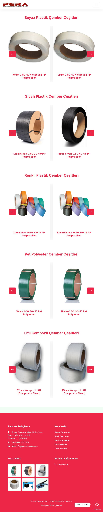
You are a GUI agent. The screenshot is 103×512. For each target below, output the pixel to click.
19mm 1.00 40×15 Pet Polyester (29, 313)
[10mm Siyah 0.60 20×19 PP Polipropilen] (29, 126)
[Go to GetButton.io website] (97, 509)
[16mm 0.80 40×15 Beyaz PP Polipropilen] (29, 47)
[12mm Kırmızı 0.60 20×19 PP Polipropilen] (74, 205)
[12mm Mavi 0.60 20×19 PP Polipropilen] (29, 205)
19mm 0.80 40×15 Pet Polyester (74, 313)
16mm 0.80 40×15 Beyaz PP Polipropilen (29, 76)
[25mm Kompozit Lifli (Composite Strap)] (74, 362)
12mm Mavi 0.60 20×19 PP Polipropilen (29, 234)
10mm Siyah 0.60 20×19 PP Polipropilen (29, 155)
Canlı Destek (63, 464)
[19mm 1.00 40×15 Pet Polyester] (29, 283)
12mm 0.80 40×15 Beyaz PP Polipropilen (74, 76)
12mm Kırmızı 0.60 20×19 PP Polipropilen (74, 234)
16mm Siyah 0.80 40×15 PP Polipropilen (74, 155)
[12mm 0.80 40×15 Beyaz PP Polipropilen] (74, 47)
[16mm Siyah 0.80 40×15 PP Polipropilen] (74, 126)
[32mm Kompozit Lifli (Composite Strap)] (29, 362)
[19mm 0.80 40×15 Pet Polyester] (74, 283)
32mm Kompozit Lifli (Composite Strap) (29, 392)
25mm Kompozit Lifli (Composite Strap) (74, 392)
